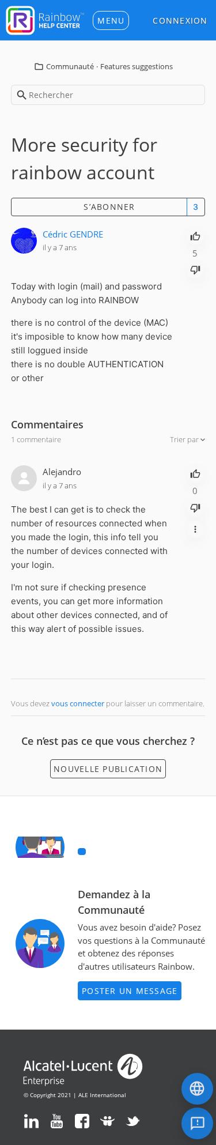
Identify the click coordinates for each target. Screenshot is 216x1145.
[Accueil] (45, 19)
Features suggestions (136, 66)
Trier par (185, 439)
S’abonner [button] (109, 206)
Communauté (70, 66)
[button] (111, 20)
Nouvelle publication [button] (108, 768)
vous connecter (77, 703)
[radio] (195, 235)
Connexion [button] (180, 20)
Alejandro (62, 471)
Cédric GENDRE (73, 234)
